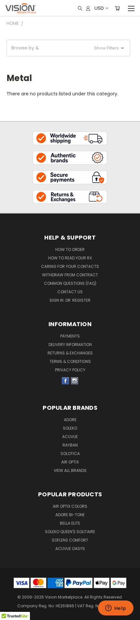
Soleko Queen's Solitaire (70, 531)
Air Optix (70, 462)
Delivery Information (70, 344)
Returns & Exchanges (70, 353)
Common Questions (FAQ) (70, 283)
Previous (10, 603)
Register (81, 300)
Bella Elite (70, 523)
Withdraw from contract (70, 275)
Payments (70, 336)
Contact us (70, 292)
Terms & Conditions (70, 361)
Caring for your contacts (70, 266)
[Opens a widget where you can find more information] (115, 608)
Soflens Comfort (70, 540)
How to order (70, 249)
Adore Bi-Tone (70, 514)
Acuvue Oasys (70, 548)
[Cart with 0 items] (117, 8)
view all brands (70, 470)
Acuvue (70, 436)
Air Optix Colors (70, 506)
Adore (70, 419)
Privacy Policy (70, 370)
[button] (68, 48)
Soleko (70, 428)
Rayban (70, 445)
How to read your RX (70, 258)
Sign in (56, 300)
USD (99, 8)
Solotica (70, 453)
